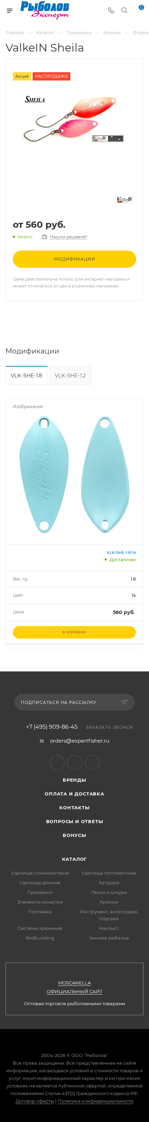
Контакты (74, 807)
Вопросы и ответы (74, 821)
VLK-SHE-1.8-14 (121, 552)
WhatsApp (92, 762)
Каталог (74, 859)
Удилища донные (39, 882)
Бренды (74, 780)
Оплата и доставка (74, 793)
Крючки (109, 902)
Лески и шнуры (109, 892)
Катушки (109, 882)
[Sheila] (74, 119)
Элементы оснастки (40, 902)
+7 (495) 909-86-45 (52, 727)
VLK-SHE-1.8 (26, 375)
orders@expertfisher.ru (79, 740)
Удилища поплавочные (109, 873)
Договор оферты (35, 1101)
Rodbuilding (40, 938)
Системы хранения (40, 928)
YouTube (74, 762)
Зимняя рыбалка (109, 938)
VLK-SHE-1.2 (70, 375)
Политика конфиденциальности (95, 1101)
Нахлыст (109, 928)
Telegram (57, 762)
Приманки (40, 892)
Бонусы (74, 835)
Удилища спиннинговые (40, 873)
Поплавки (40, 911)
